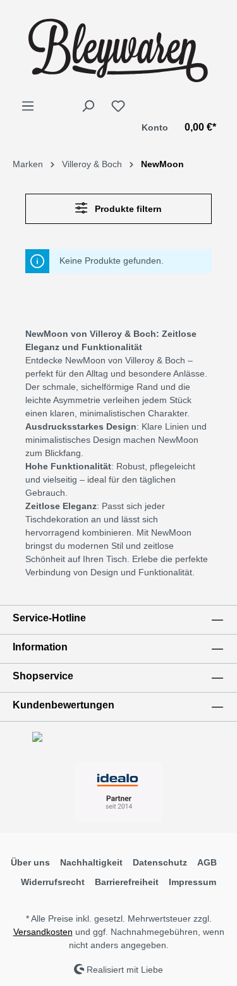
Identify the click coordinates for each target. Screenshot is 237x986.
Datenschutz (160, 862)
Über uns (30, 862)
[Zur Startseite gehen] (118, 49)
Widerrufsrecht (53, 882)
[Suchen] (88, 106)
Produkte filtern (127, 209)
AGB (207, 862)
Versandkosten (43, 932)
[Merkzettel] (118, 106)
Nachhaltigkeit (91, 862)
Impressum (192, 882)
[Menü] (28, 106)
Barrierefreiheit (127, 882)
